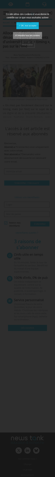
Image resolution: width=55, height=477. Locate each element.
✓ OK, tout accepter (28, 25)
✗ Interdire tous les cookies (27, 35)
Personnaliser (27, 45)
